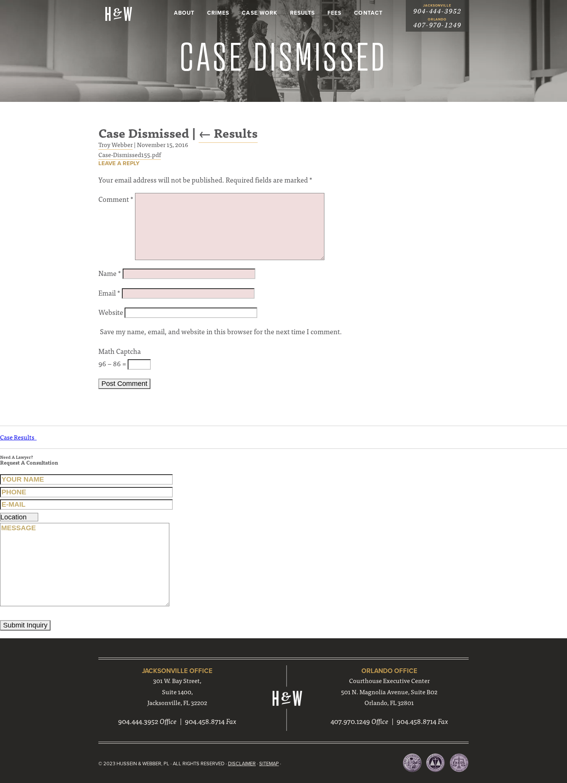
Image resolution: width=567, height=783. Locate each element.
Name (109, 273)
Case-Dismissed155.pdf (129, 154)
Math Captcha (119, 351)
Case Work (259, 13)
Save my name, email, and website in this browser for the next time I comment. (221, 331)
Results (302, 13)
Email (109, 292)
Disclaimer (242, 764)
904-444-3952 (437, 11)
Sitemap (269, 764)
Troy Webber (115, 144)
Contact (368, 13)
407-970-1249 (437, 25)
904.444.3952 (138, 721)
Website (110, 312)
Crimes (218, 13)
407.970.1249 (350, 721)
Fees (334, 13)
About (184, 13)
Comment (115, 199)
